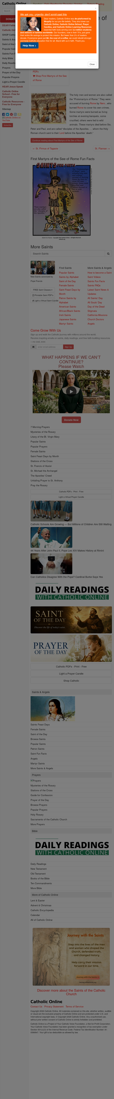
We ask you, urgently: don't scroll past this (43, 14)
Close (92, 64)
